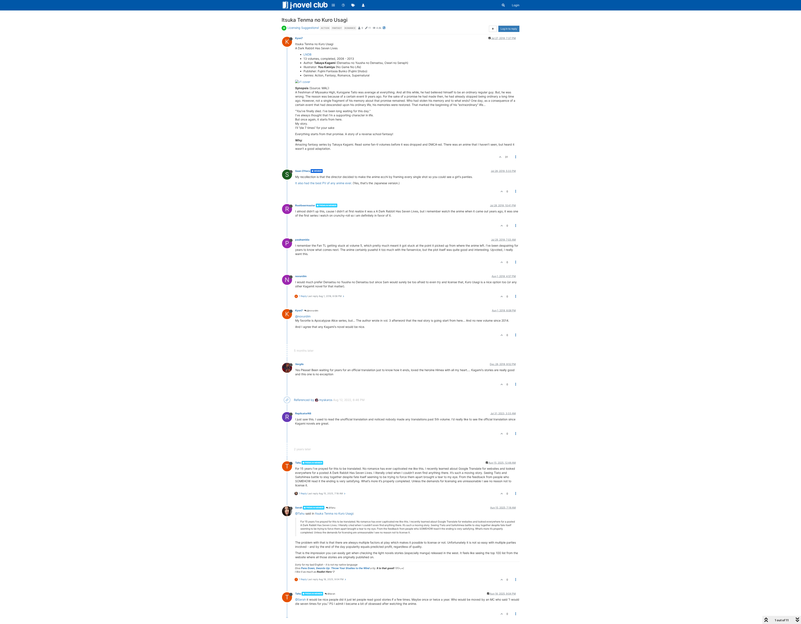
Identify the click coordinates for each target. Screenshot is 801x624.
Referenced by (304, 400)
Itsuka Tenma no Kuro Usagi (334, 513)
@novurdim (312, 310)
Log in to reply (509, 28)
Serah (298, 507)
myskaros (325, 400)
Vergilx (299, 364)
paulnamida (302, 239)
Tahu (298, 462)
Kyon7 (299, 38)
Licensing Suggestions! (303, 27)
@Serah (331, 593)
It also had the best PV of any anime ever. (323, 183)
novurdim (301, 276)
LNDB (307, 54)
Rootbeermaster (305, 205)
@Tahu (331, 507)
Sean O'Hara (302, 170)
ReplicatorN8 (303, 413)
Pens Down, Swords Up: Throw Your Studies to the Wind (335, 568)
